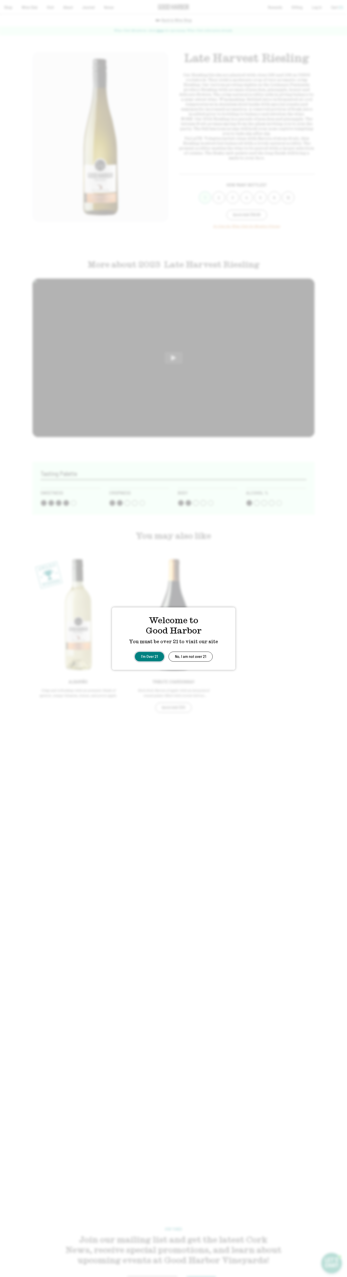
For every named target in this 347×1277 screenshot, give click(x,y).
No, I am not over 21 (190, 656)
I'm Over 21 (149, 656)
